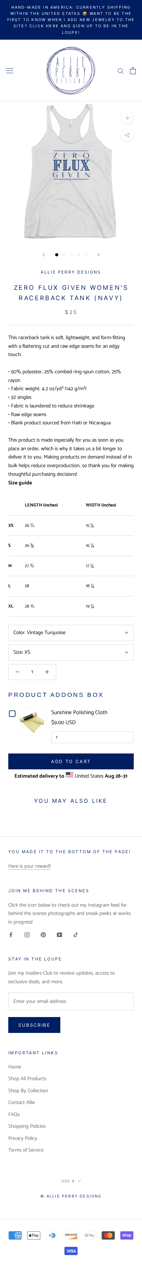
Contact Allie (21, 1103)
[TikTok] (75, 934)
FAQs (14, 1115)
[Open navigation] (9, 70)
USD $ (68, 1181)
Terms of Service (25, 1150)
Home (14, 1067)
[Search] (121, 70)
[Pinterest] (43, 934)
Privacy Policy (22, 1139)
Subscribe (34, 1025)
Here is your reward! (29, 866)
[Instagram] (27, 934)
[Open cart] (133, 70)
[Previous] (44, 254)
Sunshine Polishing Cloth (79, 712)
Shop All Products (27, 1079)
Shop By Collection (28, 1091)
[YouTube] (59, 934)
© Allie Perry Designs (70, 1196)
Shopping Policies (26, 1127)
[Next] (99, 254)
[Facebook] (10, 934)
